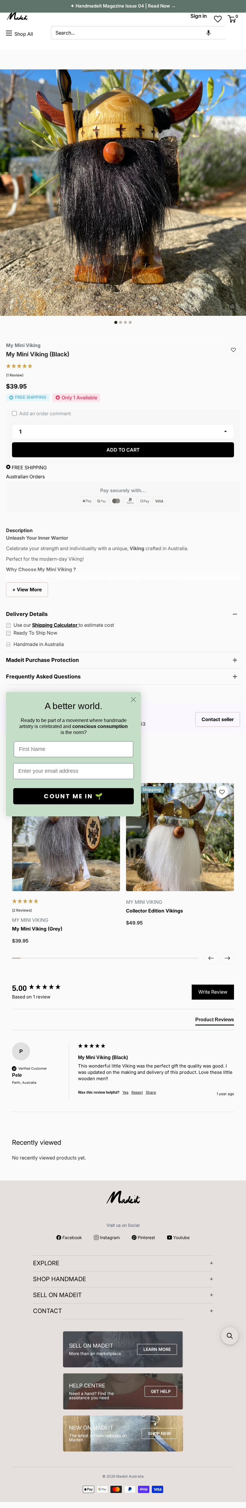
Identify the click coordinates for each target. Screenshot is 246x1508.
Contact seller (218, 719)
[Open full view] (235, 307)
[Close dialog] (133, 699)
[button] (208, 32)
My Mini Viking (23, 345)
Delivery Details (27, 614)
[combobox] (138, 32)
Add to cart (123, 450)
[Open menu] (9, 33)
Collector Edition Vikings (154, 911)
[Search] (232, 32)
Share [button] (151, 1092)
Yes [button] (125, 1092)
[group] (43, 988)
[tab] (214, 1020)
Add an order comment (44, 413)
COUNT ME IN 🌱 (74, 796)
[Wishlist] (233, 349)
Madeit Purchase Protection (42, 660)
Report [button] (137, 1092)
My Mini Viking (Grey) (37, 929)
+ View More (27, 589)
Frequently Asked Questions (43, 676)
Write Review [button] (212, 992)
